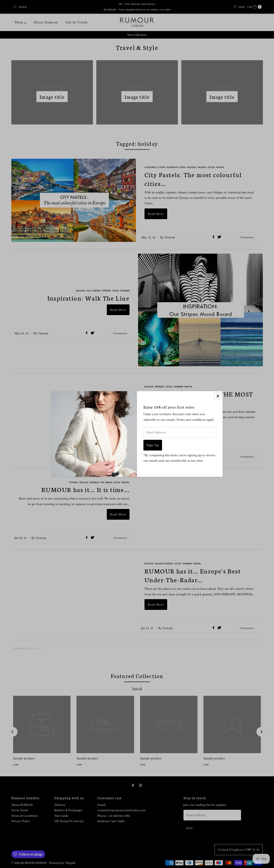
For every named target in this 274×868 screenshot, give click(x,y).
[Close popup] (218, 396)
